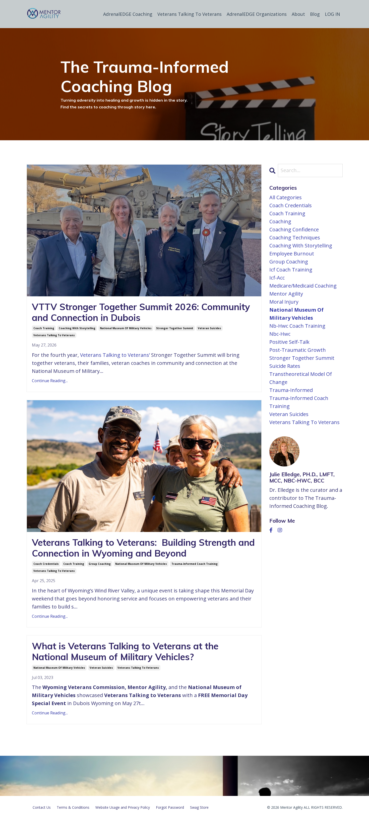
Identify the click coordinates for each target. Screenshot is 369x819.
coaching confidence (294, 229)
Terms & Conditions (73, 807)
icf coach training (290, 269)
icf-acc (277, 277)
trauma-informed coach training (194, 564)
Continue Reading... (50, 380)
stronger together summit (174, 328)
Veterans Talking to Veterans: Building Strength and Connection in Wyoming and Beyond (143, 548)
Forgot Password (170, 807)
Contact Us (42, 807)
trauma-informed (291, 390)
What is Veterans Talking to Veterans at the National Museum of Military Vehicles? (125, 651)
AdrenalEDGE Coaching (127, 14)
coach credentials (46, 564)
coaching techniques (294, 237)
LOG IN (332, 14)
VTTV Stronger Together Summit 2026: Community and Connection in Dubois (141, 312)
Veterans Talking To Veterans (189, 14)
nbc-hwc (279, 333)
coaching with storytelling (77, 328)
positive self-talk (289, 341)
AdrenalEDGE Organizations (257, 14)
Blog (315, 14)
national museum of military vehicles (126, 328)
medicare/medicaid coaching (303, 285)
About (298, 14)
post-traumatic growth (297, 350)
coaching (280, 221)
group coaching (100, 564)
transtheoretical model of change (300, 378)
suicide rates (284, 366)
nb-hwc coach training (297, 325)
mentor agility (286, 293)
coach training (43, 328)
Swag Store (199, 807)
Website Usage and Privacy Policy (122, 807)
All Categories (285, 197)
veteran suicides (209, 328)
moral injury (283, 301)
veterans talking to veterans (54, 335)
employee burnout (291, 253)
